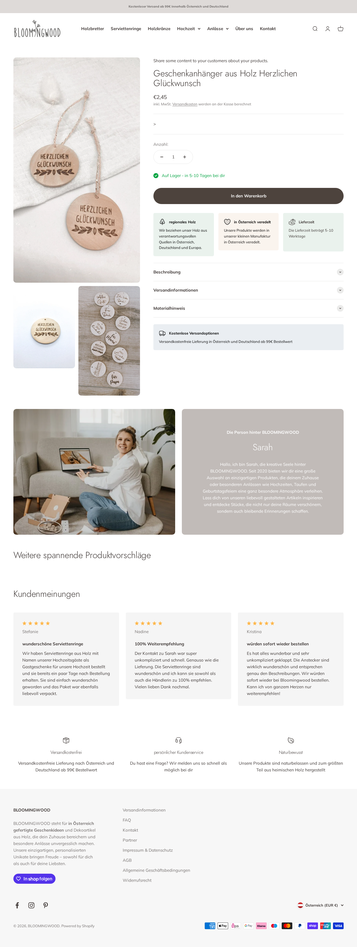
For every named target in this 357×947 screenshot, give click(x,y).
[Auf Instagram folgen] (31, 905)
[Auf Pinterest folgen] (45, 905)
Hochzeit (186, 28)
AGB (127, 860)
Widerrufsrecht (137, 880)
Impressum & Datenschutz (148, 850)
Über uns (244, 28)
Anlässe (215, 28)
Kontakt (268, 28)
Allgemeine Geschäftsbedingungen (156, 870)
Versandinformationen (144, 810)
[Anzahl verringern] (162, 157)
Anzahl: (160, 144)
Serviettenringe (126, 28)
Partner (130, 840)
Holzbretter (92, 28)
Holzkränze (159, 28)
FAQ (127, 820)
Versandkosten (184, 104)
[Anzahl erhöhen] (185, 157)
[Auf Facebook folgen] (17, 905)
